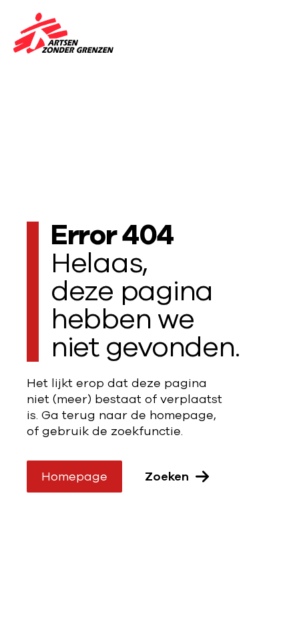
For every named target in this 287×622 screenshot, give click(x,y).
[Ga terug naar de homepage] (63, 35)
